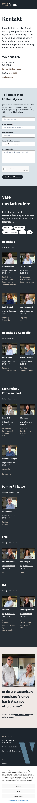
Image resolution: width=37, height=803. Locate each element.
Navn (4, 116)
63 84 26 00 (13, 73)
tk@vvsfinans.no (8, 516)
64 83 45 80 (24, 616)
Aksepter (18, 786)
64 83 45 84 (24, 425)
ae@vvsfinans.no (26, 566)
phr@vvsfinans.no (9, 271)
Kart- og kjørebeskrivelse (11, 69)
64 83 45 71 (6, 364)
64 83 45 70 (6, 465)
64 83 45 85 (24, 568)
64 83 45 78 (24, 273)
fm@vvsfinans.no (8, 338)
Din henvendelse (8, 149)
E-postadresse (7, 124)
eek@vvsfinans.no (9, 311)
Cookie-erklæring (12, 800)
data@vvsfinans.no (9, 591)
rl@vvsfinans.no (26, 614)
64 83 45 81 (6, 616)
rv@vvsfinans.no (26, 362)
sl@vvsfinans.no (26, 422)
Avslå (18, 791)
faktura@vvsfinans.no (10, 399)
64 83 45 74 (6, 518)
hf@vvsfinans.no (8, 362)
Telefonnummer (7, 133)
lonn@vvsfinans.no (9, 543)
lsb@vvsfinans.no (26, 271)
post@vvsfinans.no (9, 247)
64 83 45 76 (6, 314)
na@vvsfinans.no (8, 566)
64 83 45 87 (6, 425)
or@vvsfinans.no (8, 614)
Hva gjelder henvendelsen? (11, 141)
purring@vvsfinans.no (10, 492)
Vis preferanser (18, 796)
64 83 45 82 (6, 568)
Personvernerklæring (23, 800)
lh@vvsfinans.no (8, 422)
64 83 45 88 (24, 364)
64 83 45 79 (6, 273)
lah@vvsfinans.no (26, 311)
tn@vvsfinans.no (8, 463)
